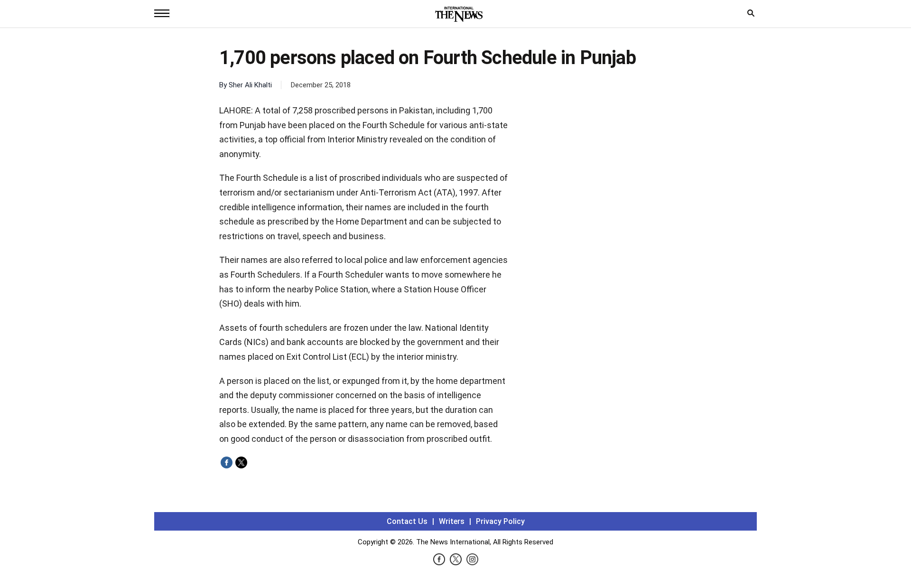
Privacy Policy (500, 521)
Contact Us (407, 521)
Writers (452, 521)
